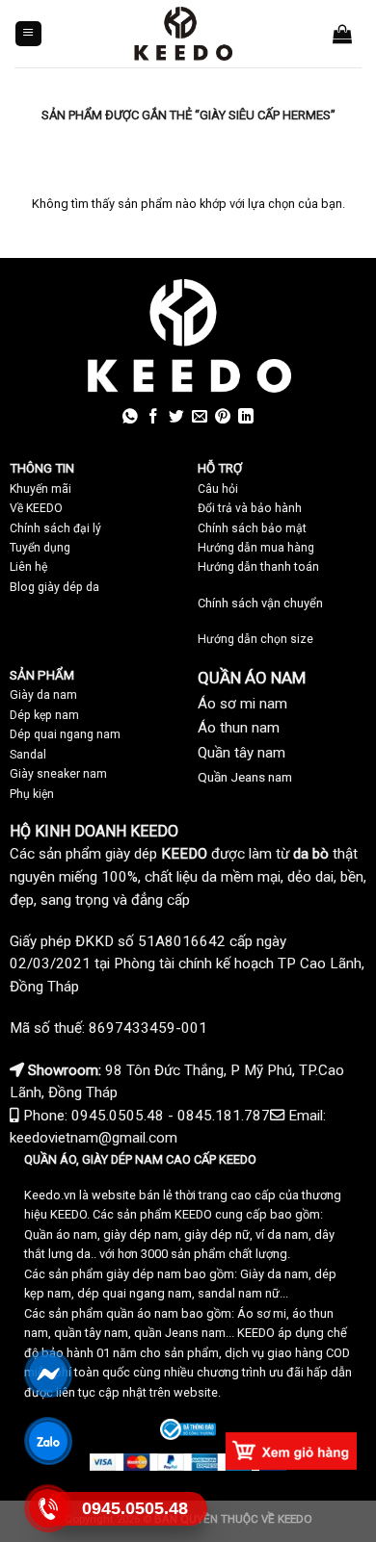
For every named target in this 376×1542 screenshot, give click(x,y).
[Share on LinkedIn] (246, 417)
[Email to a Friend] (199, 417)
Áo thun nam (239, 727)
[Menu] (28, 34)
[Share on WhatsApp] (130, 417)
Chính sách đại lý (55, 528)
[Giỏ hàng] (342, 34)
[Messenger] (48, 1374)
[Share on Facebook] (153, 417)
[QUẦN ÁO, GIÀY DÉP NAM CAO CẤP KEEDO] (183, 33)
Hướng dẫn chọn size (255, 639)
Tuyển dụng (40, 547)
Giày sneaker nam (58, 774)
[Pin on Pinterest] (222, 417)
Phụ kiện (32, 794)
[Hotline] (48, 1508)
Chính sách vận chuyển (260, 603)
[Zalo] (48, 1441)
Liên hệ (28, 567)
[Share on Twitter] (176, 417)
